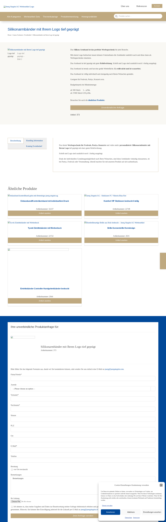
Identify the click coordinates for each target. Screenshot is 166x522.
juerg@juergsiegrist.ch (89, 509)
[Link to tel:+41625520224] (163, 256)
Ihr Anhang (15, 498)
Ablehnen (131, 512)
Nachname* (15, 405)
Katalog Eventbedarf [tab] (34, 146)
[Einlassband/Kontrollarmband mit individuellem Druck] (33, 196)
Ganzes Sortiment (18, 35)
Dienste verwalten (107, 505)
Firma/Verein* (16, 374)
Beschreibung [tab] (15, 141)
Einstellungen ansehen (152, 512)
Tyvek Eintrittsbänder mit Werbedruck (44, 228)
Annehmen (110, 512)
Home (9, 35)
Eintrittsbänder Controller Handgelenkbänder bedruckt (44, 289)
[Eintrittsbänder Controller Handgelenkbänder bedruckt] (38, 250)
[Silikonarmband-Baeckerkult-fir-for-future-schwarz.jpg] (36, 49)
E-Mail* (14, 446)
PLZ (12, 426)
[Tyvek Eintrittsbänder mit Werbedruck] (23, 223)
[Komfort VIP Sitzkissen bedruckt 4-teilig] (105, 196)
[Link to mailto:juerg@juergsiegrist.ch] (163, 261)
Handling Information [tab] (34, 141)
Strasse (13, 415)
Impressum (136, 517)
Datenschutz (128, 517)
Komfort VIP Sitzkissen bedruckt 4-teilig (121, 201)
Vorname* (15, 395)
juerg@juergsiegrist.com (114, 369)
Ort (12, 436)
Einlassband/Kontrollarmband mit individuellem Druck (45, 201)
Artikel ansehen (45, 213)
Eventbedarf (27, 35)
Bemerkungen (16, 475)
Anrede (13, 385)
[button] (161, 485)
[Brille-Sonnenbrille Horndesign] (114, 223)
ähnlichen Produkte (96, 100)
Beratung (14, 466)
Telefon (14, 456)
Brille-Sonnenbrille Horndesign (121, 228)
